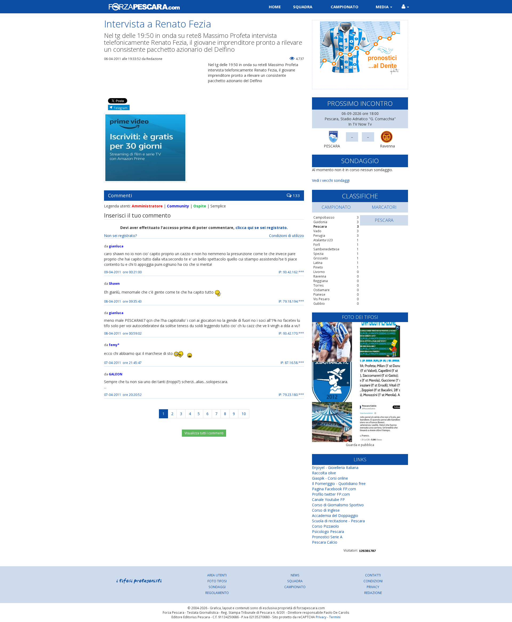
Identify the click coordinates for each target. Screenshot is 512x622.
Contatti (373, 575)
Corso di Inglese (326, 510)
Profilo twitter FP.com (331, 494)
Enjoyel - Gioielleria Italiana (335, 467)
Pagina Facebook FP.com (334, 488)
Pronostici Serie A (327, 536)
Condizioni (373, 581)
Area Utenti (217, 575)
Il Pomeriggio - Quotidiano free (339, 483)
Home (275, 6)
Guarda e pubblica (360, 445)
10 (244, 413)
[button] (405, 7)
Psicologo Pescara (328, 531)
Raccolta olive (324, 472)
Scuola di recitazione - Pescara (338, 520)
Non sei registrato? (120, 235)
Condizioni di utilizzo (286, 235)
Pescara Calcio (324, 542)
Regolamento (217, 593)
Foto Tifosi (217, 581)
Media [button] (383, 6)
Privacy (373, 587)
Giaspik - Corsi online (330, 478)
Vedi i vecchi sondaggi (331, 180)
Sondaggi (217, 587)
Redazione (373, 593)
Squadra (302, 6)
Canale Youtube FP (328, 499)
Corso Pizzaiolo (325, 526)
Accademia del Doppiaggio (335, 515)
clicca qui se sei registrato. (261, 227)
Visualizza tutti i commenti (204, 433)
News (295, 575)
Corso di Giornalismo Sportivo (338, 504)
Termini (335, 617)
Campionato (344, 6)
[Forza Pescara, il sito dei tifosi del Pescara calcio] (178, 7)
